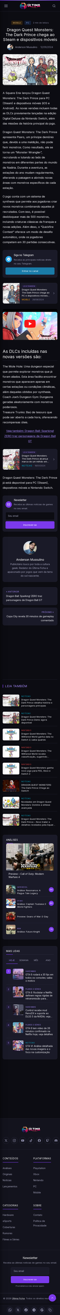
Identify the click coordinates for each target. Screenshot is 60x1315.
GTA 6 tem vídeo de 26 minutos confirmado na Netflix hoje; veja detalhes (39, 1031)
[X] (18, 1310)
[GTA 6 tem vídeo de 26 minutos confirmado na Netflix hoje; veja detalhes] (18, 1027)
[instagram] (14, 1140)
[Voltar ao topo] (52, 1298)
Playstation (39, 1168)
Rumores (7, 1233)
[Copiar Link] (50, 1310)
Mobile (17, 23)
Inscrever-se (30, 525)
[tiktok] (31, 1140)
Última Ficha (18, 1298)
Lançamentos (10, 1186)
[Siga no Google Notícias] (42, 1310)
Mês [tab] (36, 960)
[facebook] (39, 1140)
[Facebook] (26, 1310)
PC (27, 23)
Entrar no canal (30, 271)
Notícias (7, 1180)
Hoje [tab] (12, 960)
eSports (7, 1221)
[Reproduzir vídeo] (30, 324)
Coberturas (9, 1227)
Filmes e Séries (11, 1239)
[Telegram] (34, 1310)
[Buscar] (54, 6)
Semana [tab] (23, 960)
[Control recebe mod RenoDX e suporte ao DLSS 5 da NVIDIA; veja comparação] (18, 1009)
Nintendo (38, 1180)
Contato (37, 1214)
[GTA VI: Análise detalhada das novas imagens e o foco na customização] (18, 1045)
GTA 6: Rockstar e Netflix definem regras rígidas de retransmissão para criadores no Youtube (39, 995)
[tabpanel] (30, 1011)
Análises (7, 1168)
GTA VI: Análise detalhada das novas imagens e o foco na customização (39, 1049)
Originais (7, 1174)
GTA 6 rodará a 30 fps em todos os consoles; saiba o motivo (39, 977)
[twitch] (47, 1140)
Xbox (36, 1174)
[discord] (56, 1140)
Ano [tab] (48, 960)
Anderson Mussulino (26, 47)
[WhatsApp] (10, 1310)
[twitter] (6, 1140)
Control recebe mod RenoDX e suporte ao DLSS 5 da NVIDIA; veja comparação (38, 1013)
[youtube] (22, 1140)
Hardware (8, 1214)
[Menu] (6, 6)
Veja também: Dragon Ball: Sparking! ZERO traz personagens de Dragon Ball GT (30, 436)
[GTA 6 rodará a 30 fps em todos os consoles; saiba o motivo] (18, 974)
